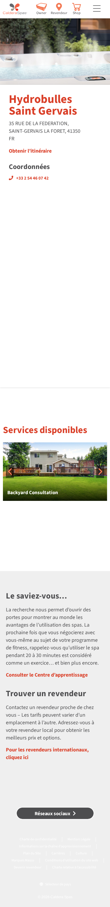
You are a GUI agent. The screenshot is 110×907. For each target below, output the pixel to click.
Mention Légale (78, 839)
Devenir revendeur (27, 867)
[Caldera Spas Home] (15, 9)
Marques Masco (22, 860)
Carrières (58, 853)
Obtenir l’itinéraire (30, 151)
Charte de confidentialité (38, 839)
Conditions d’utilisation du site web (71, 860)
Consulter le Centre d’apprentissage (47, 675)
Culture (81, 853)
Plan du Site (32, 853)
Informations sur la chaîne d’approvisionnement (55, 846)
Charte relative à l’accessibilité (74, 867)
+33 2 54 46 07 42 (32, 178)
